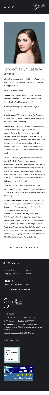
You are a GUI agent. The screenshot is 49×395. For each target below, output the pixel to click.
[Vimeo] (18, 263)
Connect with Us (20, 290)
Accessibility (9, 325)
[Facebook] (4, 263)
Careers (29, 270)
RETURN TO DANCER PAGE (24, 248)
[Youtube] (13, 263)
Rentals (29, 274)
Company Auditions (11, 274)
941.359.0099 (9, 314)
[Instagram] (8, 263)
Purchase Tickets (10, 270)
